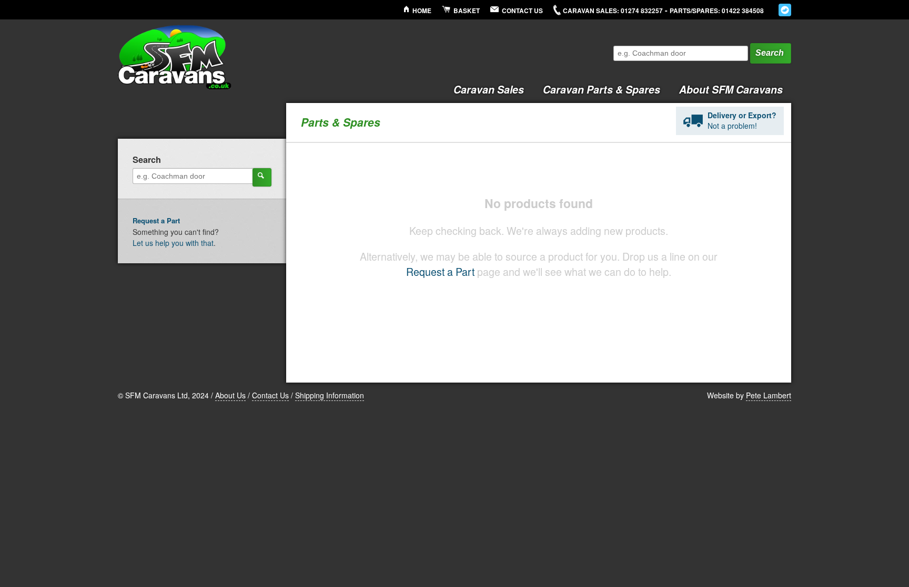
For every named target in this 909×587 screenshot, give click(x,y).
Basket (466, 10)
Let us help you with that (173, 243)
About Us (230, 395)
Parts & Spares (601, 89)
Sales (488, 89)
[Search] (261, 177)
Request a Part (440, 271)
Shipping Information (329, 395)
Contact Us (522, 10)
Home (421, 10)
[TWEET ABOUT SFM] (785, 10)
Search (769, 52)
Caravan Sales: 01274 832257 (613, 10)
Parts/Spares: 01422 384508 (717, 10)
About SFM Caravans (731, 89)
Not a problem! (742, 120)
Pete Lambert (768, 395)
